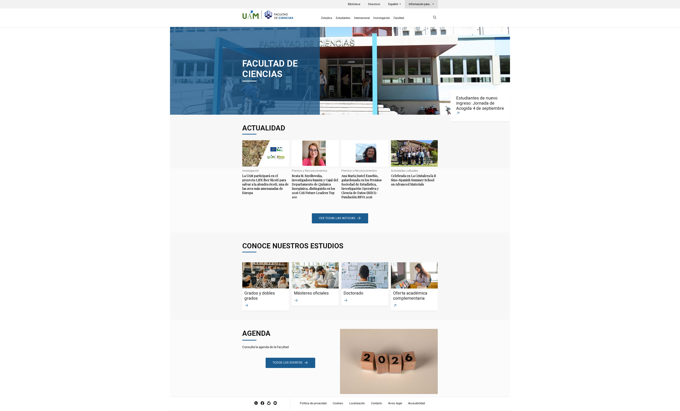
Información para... (420, 4)
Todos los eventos (287, 362)
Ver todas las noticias (337, 218)
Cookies (338, 403)
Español (393, 4)
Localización (357, 403)
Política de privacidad (313, 403)
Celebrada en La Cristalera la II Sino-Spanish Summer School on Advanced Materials (414, 166)
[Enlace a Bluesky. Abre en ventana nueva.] (269, 403)
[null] (435, 18)
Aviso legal (395, 403)
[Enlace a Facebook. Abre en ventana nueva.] (262, 403)
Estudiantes (343, 18)
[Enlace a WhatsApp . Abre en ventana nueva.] (256, 403)
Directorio (374, 4)
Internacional (362, 18)
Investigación (381, 18)
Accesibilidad (416, 403)
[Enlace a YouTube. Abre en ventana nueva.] (275, 403)
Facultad (398, 18)
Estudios (326, 18)
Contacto (376, 403)
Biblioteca (354, 4)
